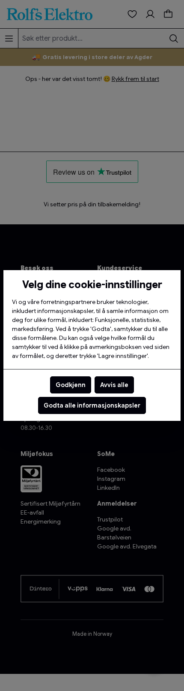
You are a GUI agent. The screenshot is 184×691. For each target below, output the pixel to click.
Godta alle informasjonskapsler (92, 405)
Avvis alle (114, 385)
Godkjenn (71, 385)
